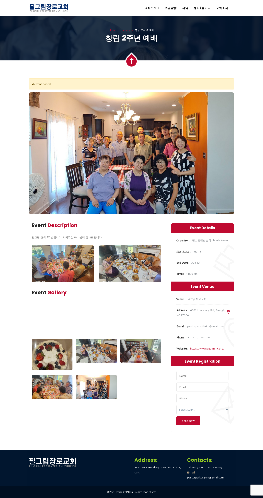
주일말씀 (171, 8)
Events (125, 30)
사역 (185, 8)
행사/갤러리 (202, 8)
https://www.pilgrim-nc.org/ (207, 348)
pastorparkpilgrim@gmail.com (205, 477)
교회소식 (222, 8)
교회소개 (150, 8)
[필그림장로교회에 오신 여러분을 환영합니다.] (49, 8)
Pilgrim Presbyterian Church (141, 492)
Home (112, 30)
